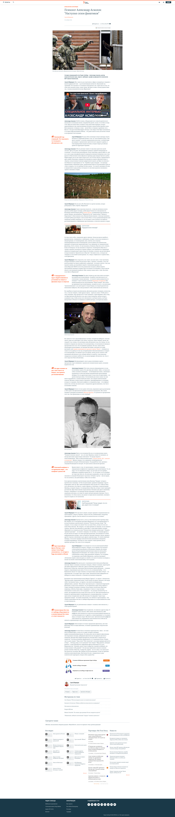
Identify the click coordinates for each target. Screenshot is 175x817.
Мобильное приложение (51, 804)
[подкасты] (164, 2)
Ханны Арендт (87, 212)
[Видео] (159, 2)
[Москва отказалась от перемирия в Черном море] (48, 746)
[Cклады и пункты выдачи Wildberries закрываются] (70, 752)
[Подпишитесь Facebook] (92, 804)
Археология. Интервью (71, 6)
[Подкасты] (111, 804)
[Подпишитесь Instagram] (105, 804)
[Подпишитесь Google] (89, 804)
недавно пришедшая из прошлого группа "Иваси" (87, 349)
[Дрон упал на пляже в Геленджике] (70, 758)
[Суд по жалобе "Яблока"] (70, 741)
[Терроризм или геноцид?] (73, 229)
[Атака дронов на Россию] (48, 735)
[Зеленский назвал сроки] (70, 746)
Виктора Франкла (88, 392)
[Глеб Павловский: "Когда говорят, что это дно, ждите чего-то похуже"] (73, 505)
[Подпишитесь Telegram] (101, 804)
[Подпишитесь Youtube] (98, 804)
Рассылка (68, 809)
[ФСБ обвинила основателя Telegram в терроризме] (70, 764)
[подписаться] (114, 804)
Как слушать (69, 804)
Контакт (47, 811)
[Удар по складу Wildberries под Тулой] (48, 758)
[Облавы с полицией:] (70, 735)
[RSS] (108, 804)
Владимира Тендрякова (98, 280)
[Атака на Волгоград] (48, 764)
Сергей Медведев (68, 17)
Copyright (68, 811)
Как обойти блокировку (72, 806)
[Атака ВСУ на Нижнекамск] (48, 752)
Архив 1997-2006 (49, 809)
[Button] (95, 24)
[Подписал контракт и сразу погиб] (48, 741)
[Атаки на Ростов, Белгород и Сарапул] (48, 770)
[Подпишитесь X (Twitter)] (95, 804)
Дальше (85, 773)
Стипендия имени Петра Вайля (53, 806)
